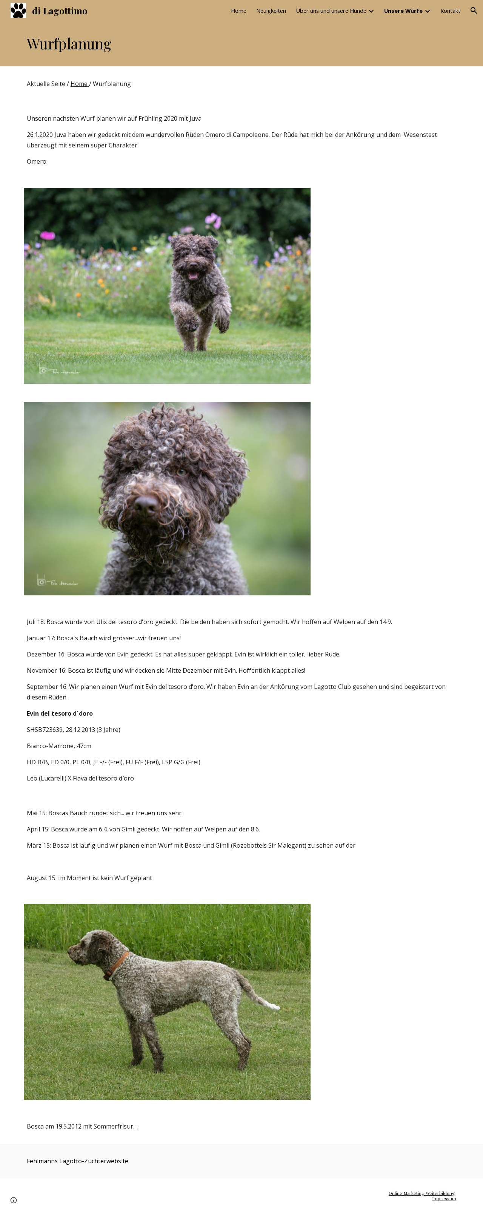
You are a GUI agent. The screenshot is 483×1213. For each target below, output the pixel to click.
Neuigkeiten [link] (271, 10)
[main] (241, 43)
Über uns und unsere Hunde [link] (331, 10)
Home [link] (238, 10)
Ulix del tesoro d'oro (125, 622)
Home (79, 84)
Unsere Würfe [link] (403, 10)
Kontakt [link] (450, 10)
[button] (474, 11)
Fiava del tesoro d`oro (103, 778)
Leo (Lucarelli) (46, 778)
